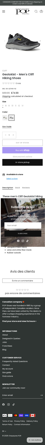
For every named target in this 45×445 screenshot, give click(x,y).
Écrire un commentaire (22, 280)
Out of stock (22, 143)
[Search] (36, 11)
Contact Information (22, 424)
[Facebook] (18, 240)
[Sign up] (41, 395)
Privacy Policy (19, 421)
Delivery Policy (32, 421)
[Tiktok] (27, 240)
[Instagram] (23, 240)
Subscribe (23, 233)
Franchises (7, 346)
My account (7, 368)
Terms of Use (7, 421)
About (5, 335)
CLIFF (4, 70)
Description (7, 187)
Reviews (26, 187)
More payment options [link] (22, 156)
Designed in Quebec (11, 338)
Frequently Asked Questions (15, 361)
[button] (4, 40)
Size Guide (6, 126)
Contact (6, 365)
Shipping (6, 96)
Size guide (6, 372)
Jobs (4, 342)
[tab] (8, 187)
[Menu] (3, 11)
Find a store (7, 376)
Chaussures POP (15, 436)
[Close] (41, 201)
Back (17, 187)
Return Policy (7, 424)
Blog (4, 349)
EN (3, 431)
